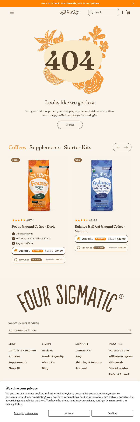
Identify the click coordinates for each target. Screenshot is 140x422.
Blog (45, 368)
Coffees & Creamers (23, 350)
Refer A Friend (119, 374)
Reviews (47, 350)
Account (81, 368)
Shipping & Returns (88, 362)
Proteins (14, 356)
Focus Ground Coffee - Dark (33, 226)
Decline (112, 413)
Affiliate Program (121, 356)
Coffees (17, 147)
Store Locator (118, 368)
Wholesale (116, 362)
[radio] (38, 251)
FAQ (78, 356)
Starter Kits (77, 147)
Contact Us (83, 350)
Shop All (14, 368)
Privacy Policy (13, 404)
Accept (69, 413)
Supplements (45, 147)
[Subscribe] (127, 330)
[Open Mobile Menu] (12, 12)
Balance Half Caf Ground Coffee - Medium (100, 228)
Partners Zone (119, 350)
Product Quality (53, 356)
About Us (48, 362)
